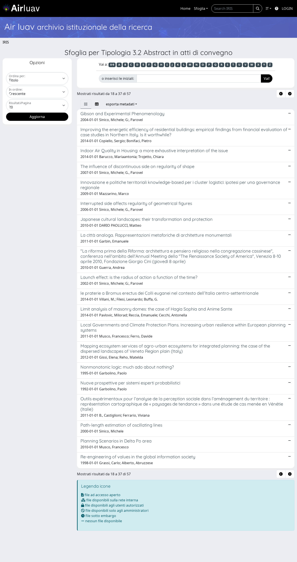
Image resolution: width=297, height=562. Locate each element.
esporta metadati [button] (120, 104)
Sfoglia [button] (199, 8)
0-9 (112, 65)
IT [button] (267, 8)
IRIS (6, 42)
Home (185, 8)
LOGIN (287, 8)
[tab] (85, 104)
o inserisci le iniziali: (118, 78)
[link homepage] (23, 8)
